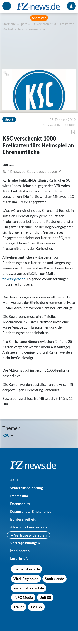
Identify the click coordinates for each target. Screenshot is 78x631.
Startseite (9, 24)
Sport (23, 24)
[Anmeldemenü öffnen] (71, 6)
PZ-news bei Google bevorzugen (32, 171)
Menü (6, 6)
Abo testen (39, 18)
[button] (6, 73)
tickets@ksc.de (13, 279)
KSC (5, 435)
